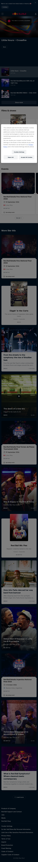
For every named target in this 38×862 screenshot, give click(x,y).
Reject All (11, 157)
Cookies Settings (19, 152)
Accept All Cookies (26, 157)
